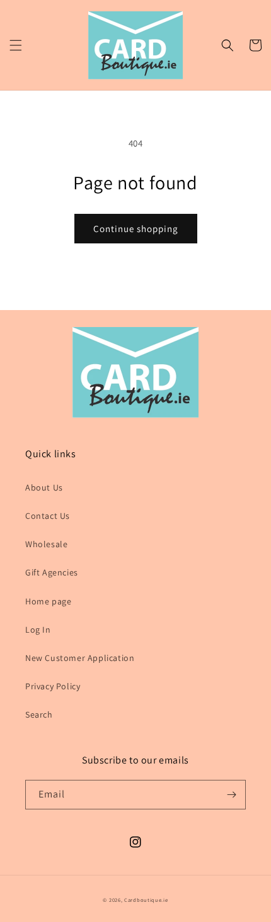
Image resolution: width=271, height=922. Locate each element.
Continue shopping (135, 229)
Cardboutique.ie (146, 899)
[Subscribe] (231, 794)
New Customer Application (79, 658)
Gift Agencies (51, 572)
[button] (16, 45)
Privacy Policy (52, 686)
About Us (44, 487)
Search (39, 714)
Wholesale (46, 544)
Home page (48, 601)
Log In (38, 629)
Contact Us (47, 515)
